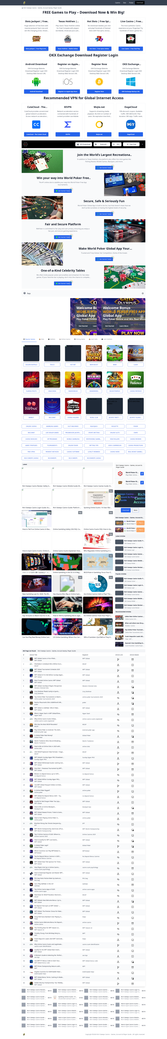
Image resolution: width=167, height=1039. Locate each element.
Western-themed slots (41, 688)
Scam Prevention (129, 646)
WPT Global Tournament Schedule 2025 (47, 669)
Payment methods (52, 452)
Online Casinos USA (130, 619)
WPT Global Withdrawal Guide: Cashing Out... (49, 763)
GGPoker (37, 886)
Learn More (48, 326)
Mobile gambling (73, 439)
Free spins (31, 452)
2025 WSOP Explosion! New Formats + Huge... (49, 752)
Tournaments (52, 445)
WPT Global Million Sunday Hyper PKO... (47, 779)
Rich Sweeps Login (129, 550)
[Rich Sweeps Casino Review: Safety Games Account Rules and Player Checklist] (119, 568)
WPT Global (38, 660)
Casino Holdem (73, 417)
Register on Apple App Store (68, 64)
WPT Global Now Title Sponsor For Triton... (48, 862)
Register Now (99, 64)
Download (140, 3)
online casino (38, 924)
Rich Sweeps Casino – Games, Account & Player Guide (114, 1034)
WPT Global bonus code (42, 963)
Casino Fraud (138, 646)
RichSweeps (140, 543)
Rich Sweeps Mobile (130, 563)
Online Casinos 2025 (41, 836)
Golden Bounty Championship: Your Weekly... (48, 983)
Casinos (133, 626)
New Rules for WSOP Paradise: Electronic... (48, 895)
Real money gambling (136, 452)
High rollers (115, 439)
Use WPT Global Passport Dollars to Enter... (48, 785)
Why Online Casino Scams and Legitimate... (48, 944)
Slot (124, 3)
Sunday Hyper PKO (40, 759)
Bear (115, 365)
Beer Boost (94, 365)
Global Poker (38, 737)
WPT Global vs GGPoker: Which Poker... (46, 708)
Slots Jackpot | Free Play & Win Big (36, 21)
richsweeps (52, 458)
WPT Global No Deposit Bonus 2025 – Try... (48, 796)
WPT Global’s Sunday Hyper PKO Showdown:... (49, 757)
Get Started (34, 326)
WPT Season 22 (39, 930)
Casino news (115, 452)
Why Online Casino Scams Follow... (45, 719)
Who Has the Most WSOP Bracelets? (45, 724)
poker (36, 704)
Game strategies (31, 445)
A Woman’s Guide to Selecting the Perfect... (48, 955)
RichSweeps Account (141, 550)
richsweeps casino (94, 458)
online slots (38, 748)
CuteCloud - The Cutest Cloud (36, 107)
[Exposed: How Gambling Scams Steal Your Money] (119, 644)
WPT (130, 639)
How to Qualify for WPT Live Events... (46, 840)
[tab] (29, 339)
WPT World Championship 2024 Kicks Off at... (49, 829)
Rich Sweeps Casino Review (132, 570)
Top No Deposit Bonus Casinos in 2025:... (47, 856)
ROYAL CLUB (94, 417)
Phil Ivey (37, 880)
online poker (38, 792)
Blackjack (94, 426)
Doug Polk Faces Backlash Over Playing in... (48, 917)
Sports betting (94, 433)
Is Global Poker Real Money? (43, 735)
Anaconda (52, 391)
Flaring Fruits (31, 391)
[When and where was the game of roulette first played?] (119, 624)
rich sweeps (73, 458)
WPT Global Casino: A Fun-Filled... (45, 658)
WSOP (36, 666)
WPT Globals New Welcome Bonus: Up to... (48, 900)
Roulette (115, 426)
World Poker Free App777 (52, 311)
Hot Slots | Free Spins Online (99, 21)
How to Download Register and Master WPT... (49, 873)
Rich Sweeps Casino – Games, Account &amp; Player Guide (43, 8)
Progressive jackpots (73, 433)
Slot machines (73, 426)
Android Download (36, 64)
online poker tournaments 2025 (44, 699)
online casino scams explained (44, 721)
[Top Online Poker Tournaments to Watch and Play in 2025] (119, 631)
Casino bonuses (31, 439)
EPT (35, 825)
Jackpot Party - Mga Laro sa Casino (116, 417)
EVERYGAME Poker (40, 974)
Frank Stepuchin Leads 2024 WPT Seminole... (48, 939)
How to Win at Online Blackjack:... (45, 807)
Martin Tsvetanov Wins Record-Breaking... (47, 741)
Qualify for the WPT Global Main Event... (47, 950)
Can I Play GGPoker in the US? (44, 884)
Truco (52, 365)
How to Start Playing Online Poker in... (46, 818)
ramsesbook (73, 391)
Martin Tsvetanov (40, 743)
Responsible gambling (94, 439)
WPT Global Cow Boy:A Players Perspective (48, 686)
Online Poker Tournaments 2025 (134, 632)
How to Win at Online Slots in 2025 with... (47, 746)
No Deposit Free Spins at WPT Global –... (47, 906)
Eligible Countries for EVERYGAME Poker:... (48, 972)
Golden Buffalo (31, 365)
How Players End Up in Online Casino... (47, 867)
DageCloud (130, 107)
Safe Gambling (141, 619)
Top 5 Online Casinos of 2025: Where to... (47, 834)
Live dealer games (52, 433)
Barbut (31, 417)
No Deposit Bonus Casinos (42, 858)
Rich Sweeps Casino (130, 543)
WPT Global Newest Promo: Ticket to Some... (48, 812)
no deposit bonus (40, 776)
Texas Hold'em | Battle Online (68, 21)
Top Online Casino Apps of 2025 (44, 889)
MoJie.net (99, 107)
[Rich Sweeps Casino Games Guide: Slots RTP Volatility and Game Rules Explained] (119, 555)
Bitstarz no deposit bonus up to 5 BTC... (47, 774)
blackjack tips (38, 809)
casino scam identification (42, 946)
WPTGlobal (37, 853)
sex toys (37, 957)
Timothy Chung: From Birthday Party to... (47, 933)
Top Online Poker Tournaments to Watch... (48, 697)
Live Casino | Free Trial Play (131, 21)
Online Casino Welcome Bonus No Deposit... (48, 922)
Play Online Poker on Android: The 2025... (47, 730)
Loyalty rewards (94, 452)
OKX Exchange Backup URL (130, 64)
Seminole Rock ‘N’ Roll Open (139, 639)
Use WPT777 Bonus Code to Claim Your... (47, 961)
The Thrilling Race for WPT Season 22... (47, 928)
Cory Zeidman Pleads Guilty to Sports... (47, 691)
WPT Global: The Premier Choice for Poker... (48, 911)
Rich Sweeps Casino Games (132, 557)
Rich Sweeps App (141, 563)
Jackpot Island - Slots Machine (137, 417)
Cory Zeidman (38, 693)
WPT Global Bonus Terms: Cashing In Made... (49, 977)
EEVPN (68, 107)
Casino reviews (135, 439)
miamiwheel (94, 391)
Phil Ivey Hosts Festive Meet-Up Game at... (48, 878)
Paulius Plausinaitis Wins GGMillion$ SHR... (48, 702)
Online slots (115, 433)
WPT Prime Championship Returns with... (47, 966)
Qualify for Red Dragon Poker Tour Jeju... (47, 801)
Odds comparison (114, 445)
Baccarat (52, 417)
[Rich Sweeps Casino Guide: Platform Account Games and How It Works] (119, 542)
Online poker (73, 445)
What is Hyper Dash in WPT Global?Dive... (47, 713)
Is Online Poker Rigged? (42, 790)
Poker (131, 3)
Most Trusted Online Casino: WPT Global (47, 680)
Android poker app (40, 732)
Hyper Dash (38, 715)
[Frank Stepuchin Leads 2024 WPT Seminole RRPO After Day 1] (119, 637)
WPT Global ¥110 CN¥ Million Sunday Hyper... (49, 675)
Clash (136, 365)
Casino (117, 3)
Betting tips (93, 445)
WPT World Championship (42, 831)
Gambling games (52, 426)
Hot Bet (73, 365)
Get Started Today (104, 168)
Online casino (31, 426)
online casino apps (40, 891)
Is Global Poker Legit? (41, 845)
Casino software (73, 452)
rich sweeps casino (31, 458)
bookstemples (115, 391)
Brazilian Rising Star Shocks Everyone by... (48, 823)
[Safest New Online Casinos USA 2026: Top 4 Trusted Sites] (119, 617)
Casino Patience (136, 391)
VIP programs (52, 439)
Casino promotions (135, 445)
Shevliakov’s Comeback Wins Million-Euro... (48, 664)
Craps (136, 433)
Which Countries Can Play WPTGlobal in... (47, 851)
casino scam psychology (42, 869)
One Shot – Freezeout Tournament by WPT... (48, 768)
